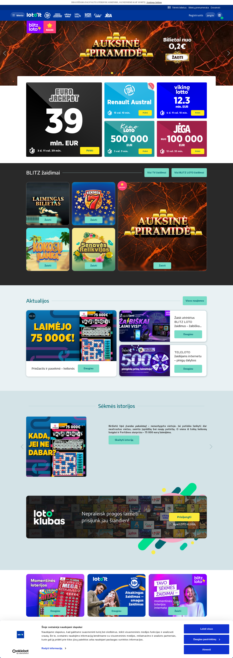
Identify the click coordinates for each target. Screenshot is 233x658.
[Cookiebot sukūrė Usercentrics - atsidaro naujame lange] (20, 651)
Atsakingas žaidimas (154, 2)
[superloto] (88, 15)
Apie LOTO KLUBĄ (184, 524)
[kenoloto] (98, 15)
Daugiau (55, 611)
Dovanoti (215, 7)
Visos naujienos (195, 300)
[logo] (34, 16)
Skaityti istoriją (124, 440)
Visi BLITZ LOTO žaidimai (189, 172)
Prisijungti (184, 517)
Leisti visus (206, 628)
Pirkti (89, 150)
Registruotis (196, 15)
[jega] (108, 15)
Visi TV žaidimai (156, 172)
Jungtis (210, 15)
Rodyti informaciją (52, 648)
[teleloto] (47, 15)
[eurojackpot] (57, 15)
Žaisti (178, 611)
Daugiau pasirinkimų (204, 639)
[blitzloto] (78, 15)
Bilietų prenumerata (198, 7)
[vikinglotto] (68, 15)
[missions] (219, 15)
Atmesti (206, 649)
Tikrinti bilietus (179, 7)
